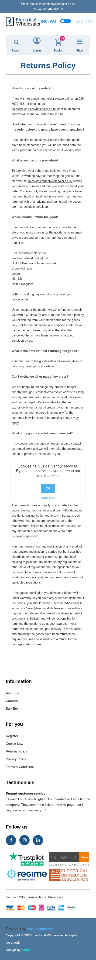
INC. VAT (49, 21)
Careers (12, 701)
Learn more (48, 498)
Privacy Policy (16, 759)
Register (12, 736)
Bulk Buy (12, 708)
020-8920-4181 (48, 9)
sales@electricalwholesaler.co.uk (48, 4)
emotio (26, 950)
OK (48, 488)
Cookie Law (14, 743)
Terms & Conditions (20, 767)
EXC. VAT (84, 21)
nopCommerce (40, 929)
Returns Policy (16, 751)
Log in (37, 50)
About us (12, 693)
